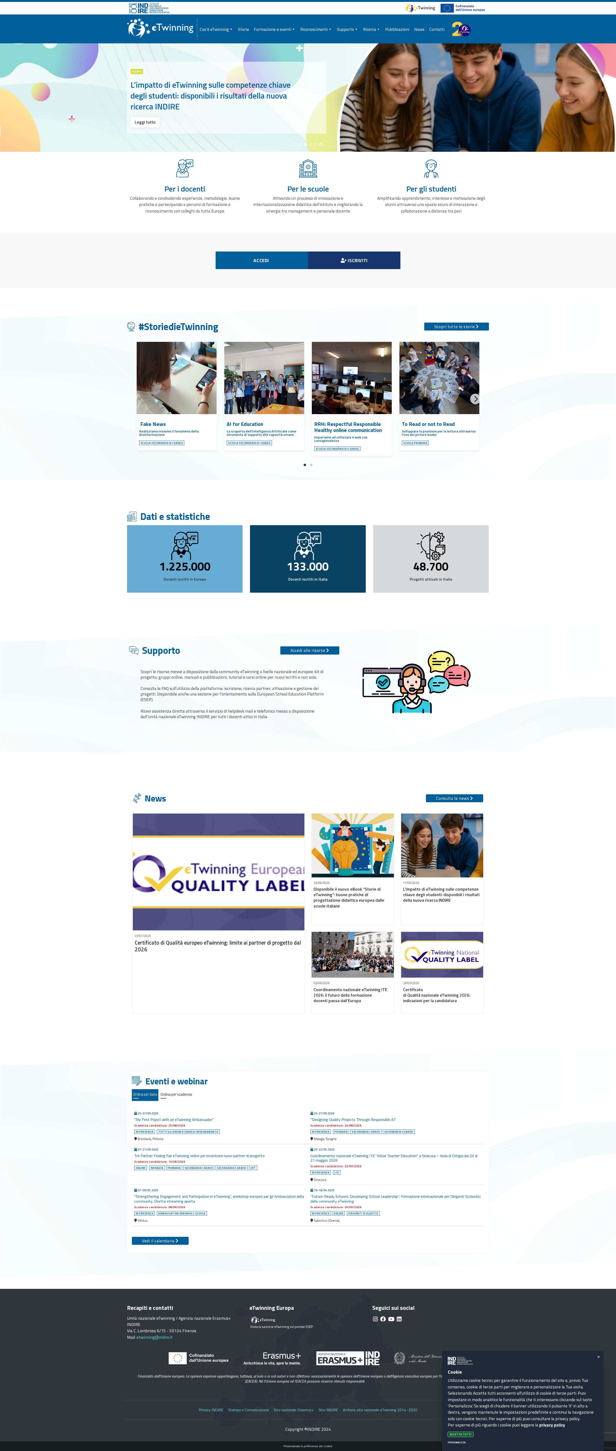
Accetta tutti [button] (460, 1434)
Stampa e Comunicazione (248, 1410)
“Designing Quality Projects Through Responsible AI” (353, 1119)
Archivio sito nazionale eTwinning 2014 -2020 (380, 1410)
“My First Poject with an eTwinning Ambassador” (174, 1119)
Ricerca (369, 29)
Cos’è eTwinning (214, 29)
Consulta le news (453, 798)
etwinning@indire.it (154, 1337)
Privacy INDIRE (211, 1410)
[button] (608, 97)
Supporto (345, 29)
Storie (243, 29)
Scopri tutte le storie (455, 326)
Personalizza (457, 1442)
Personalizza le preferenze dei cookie (308, 1446)
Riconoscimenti (314, 29)
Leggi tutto (145, 122)
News (419, 29)
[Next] (475, 399)
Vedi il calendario (159, 1241)
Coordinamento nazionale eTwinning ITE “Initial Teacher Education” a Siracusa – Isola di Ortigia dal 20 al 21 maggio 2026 (394, 1158)
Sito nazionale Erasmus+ (294, 1410)
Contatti (436, 29)
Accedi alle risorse (308, 650)
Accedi (261, 260)
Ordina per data (145, 1094)
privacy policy (552, 1425)
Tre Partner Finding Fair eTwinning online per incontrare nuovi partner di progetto (199, 1156)
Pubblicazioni (397, 29)
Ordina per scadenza (176, 1094)
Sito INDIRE (328, 1410)
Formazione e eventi (272, 29)
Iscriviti (357, 260)
